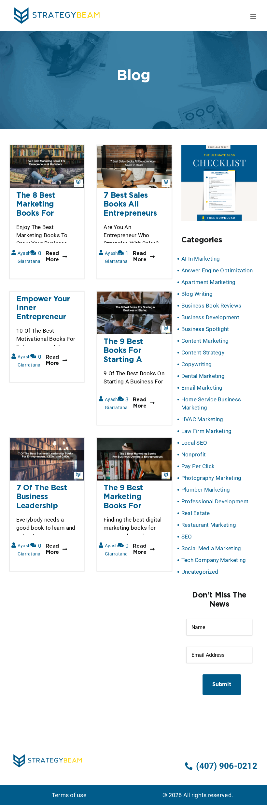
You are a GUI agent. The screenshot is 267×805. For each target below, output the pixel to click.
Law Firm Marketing (206, 431)
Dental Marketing (203, 376)
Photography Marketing (211, 478)
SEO (186, 536)
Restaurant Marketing (208, 525)
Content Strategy (202, 352)
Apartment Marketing (208, 282)
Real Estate (195, 513)
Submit (221, 684)
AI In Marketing (200, 258)
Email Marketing (202, 387)
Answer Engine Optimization (217, 270)
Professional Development (214, 501)
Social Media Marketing (211, 548)
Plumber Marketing (205, 489)
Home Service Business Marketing (211, 403)
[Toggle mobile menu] (253, 16)
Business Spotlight (205, 329)
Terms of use (69, 795)
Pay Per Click (198, 466)
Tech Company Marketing (213, 560)
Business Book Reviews (211, 305)
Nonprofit (193, 454)
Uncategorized (199, 571)
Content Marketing (205, 341)
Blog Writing (197, 294)
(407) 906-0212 (226, 766)
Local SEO (194, 442)
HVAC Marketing (202, 419)
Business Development (210, 317)
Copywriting (196, 364)
